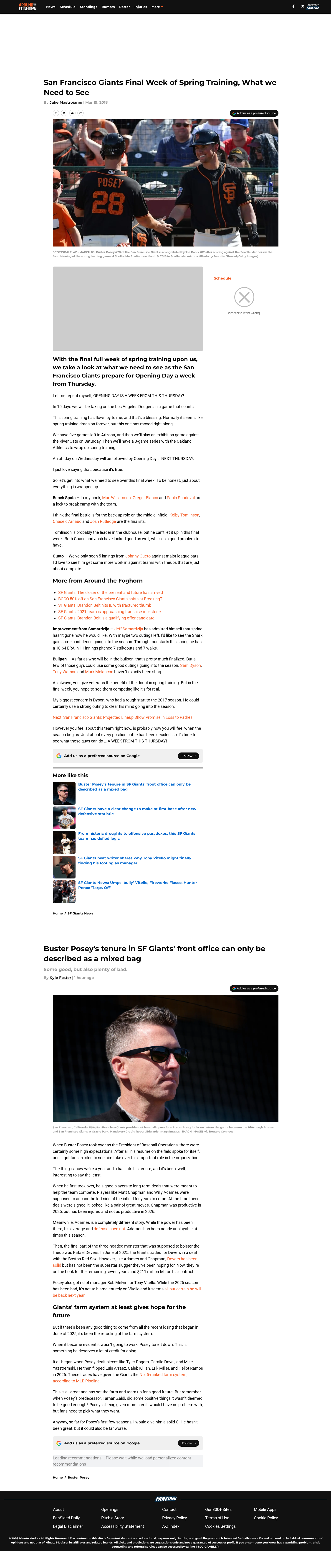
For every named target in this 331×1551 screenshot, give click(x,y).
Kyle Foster (60, 978)
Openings (109, 1509)
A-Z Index (170, 1526)
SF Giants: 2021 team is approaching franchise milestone (109, 611)
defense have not (109, 1228)
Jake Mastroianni (66, 102)
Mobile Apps (265, 1509)
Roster (124, 7)
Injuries (140, 7)
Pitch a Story (112, 1517)
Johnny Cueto (138, 556)
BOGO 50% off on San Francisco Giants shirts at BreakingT (110, 598)
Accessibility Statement (122, 1526)
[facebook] (294, 6)
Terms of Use (217, 1517)
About (58, 1509)
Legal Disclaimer (68, 1526)
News (50, 7)
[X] (303, 6)
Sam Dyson (190, 665)
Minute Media (28, 1538)
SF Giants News (80, 913)
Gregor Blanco (145, 497)
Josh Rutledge (103, 521)
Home (58, 913)
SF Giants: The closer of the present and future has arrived (110, 592)
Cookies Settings (220, 1526)
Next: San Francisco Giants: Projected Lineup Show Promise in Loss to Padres (122, 717)
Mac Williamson (116, 497)
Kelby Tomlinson (184, 515)
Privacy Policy (174, 1517)
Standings (88, 7)
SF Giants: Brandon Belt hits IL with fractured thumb (104, 605)
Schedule (68, 7)
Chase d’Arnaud (67, 521)
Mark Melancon (99, 671)
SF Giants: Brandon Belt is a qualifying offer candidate (106, 618)
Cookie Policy (266, 1517)
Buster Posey (78, 1477)
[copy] (80, 113)
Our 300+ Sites (218, 1509)
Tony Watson (64, 671)
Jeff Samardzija (128, 629)
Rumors (108, 7)
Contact (169, 1509)
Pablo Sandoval (181, 497)
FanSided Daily (66, 1517)
